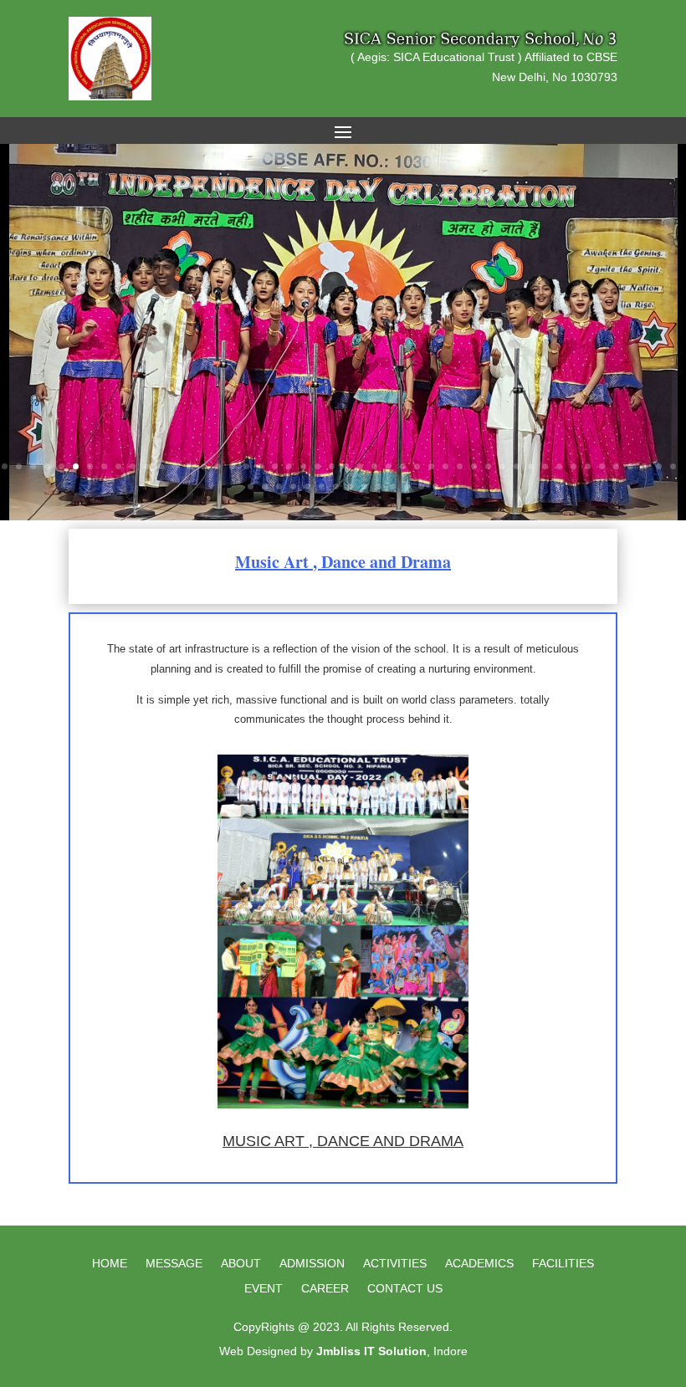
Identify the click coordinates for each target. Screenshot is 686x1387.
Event (263, 1288)
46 (645, 466)
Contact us (405, 1288)
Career (325, 1288)
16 (218, 466)
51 (279, 486)
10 (133, 466)
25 (346, 466)
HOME (109, 1263)
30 (417, 466)
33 (460, 466)
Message (174, 1263)
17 (232, 466)
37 (517, 466)
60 (407, 486)
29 (403, 466)
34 (474, 466)
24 (332, 466)
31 (431, 466)
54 (322, 486)
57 (364, 486)
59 (393, 486)
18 (246, 466)
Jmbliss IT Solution (371, 1351)
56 (350, 486)
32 (445, 466)
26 (360, 466)
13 (175, 466)
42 (588, 466)
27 (374, 466)
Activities (395, 1263)
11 (147, 466)
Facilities (563, 1263)
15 (204, 466)
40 (559, 466)
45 (630, 466)
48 (673, 466)
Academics (479, 1263)
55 (336, 486)
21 (289, 466)
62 (435, 486)
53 (307, 486)
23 (317, 466)
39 (545, 466)
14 (189, 466)
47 (659, 466)
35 (488, 466)
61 (421, 486)
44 (616, 466)
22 (303, 466)
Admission (312, 1263)
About (241, 1263)
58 (378, 486)
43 (602, 466)
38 (531, 466)
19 (261, 466)
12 (161, 466)
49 (250, 486)
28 (389, 466)
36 (502, 466)
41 (573, 466)
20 (275, 466)
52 (293, 486)
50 (265, 486)
